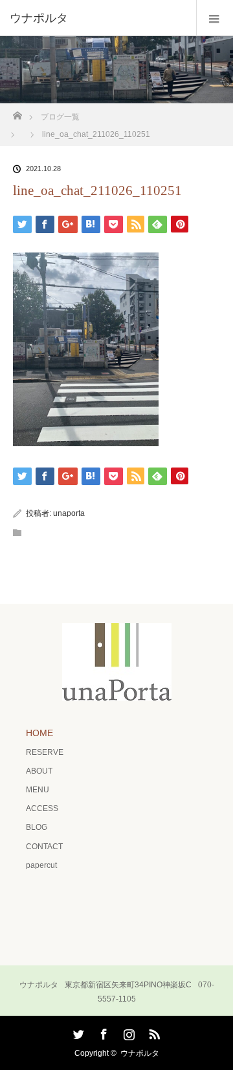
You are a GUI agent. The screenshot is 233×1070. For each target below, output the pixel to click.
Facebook (102, 1032)
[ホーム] (17, 112)
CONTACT (44, 846)
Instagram (127, 1032)
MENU (37, 789)
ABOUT (39, 771)
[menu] (214, 18)
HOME (39, 733)
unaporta (69, 513)
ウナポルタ (139, 1053)
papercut (41, 865)
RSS (152, 1032)
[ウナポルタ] (97, 18)
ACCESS (42, 808)
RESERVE (44, 752)
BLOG (36, 827)
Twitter (77, 1032)
